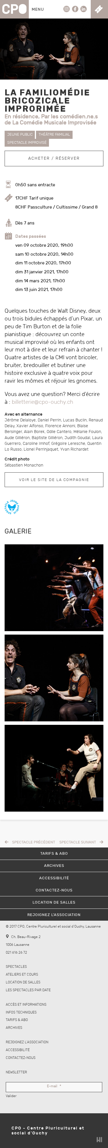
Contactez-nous (20, 1058)
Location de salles (23, 982)
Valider (11, 1096)
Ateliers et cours (22, 974)
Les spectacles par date (28, 990)
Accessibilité (18, 1050)
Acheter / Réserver (54, 158)
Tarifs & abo (17, 1020)
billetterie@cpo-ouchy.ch (42, 402)
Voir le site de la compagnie (54, 480)
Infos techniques (21, 1012)
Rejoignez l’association (27, 1042)
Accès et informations (26, 1005)
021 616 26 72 (16, 952)
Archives (14, 1028)
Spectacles (16, 967)
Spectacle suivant (77, 842)
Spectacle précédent (33, 842)
